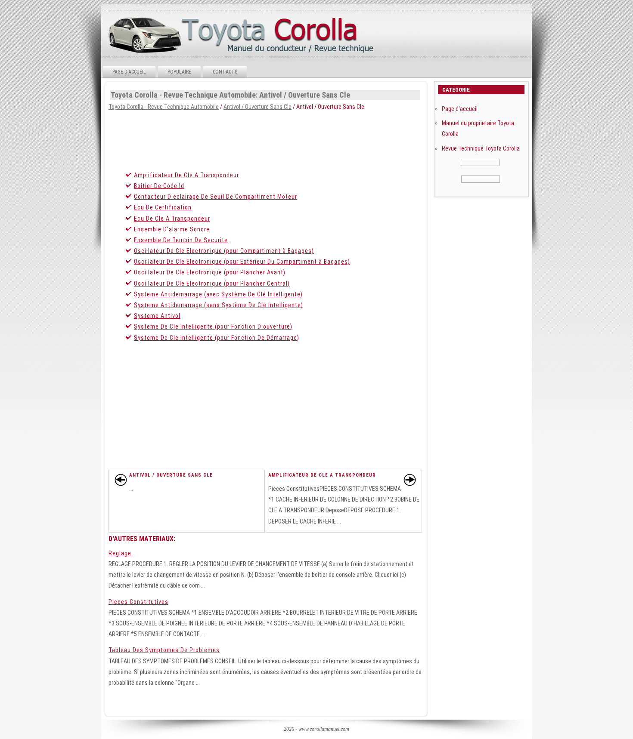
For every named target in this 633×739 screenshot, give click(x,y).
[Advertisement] (316, 138)
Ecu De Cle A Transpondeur (172, 218)
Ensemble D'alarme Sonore (172, 229)
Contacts (225, 72)
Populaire (179, 72)
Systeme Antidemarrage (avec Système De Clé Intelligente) (218, 294)
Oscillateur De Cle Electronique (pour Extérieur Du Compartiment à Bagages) (242, 261)
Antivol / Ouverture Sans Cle (257, 106)
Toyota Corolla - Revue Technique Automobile (164, 106)
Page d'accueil (129, 72)
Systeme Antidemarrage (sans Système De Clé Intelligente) (218, 305)
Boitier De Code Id (159, 185)
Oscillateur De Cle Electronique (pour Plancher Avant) (209, 272)
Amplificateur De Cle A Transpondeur (186, 175)
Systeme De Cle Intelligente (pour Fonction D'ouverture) (213, 326)
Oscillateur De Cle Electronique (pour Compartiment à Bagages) (224, 250)
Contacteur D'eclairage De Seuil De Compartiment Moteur (215, 196)
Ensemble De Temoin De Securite (181, 240)
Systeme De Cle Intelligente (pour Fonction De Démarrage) (216, 337)
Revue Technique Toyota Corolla (481, 148)
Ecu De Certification (163, 207)
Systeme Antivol (157, 315)
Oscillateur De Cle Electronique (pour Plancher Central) (212, 283)
